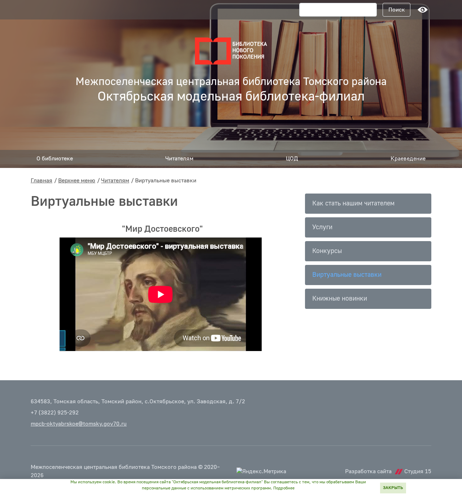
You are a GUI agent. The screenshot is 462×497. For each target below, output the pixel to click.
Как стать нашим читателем (353, 203)
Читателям (115, 180)
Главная (41, 180)
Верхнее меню (76, 180)
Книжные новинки (339, 298)
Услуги (322, 227)
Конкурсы (327, 251)
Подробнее (284, 488)
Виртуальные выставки (347, 275)
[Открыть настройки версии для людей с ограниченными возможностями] (422, 10)
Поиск (396, 9)
